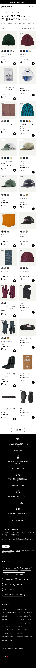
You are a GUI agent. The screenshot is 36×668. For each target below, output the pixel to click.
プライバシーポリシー (8, 550)
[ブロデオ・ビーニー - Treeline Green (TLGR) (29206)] (8, 40)
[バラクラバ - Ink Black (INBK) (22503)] (27, 292)
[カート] (29, 6)
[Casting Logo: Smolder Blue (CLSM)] (21, 195)
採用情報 (4, 616)
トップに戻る (17, 430)
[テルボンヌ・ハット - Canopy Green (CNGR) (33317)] (8, 183)
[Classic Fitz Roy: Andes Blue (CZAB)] (27, 51)
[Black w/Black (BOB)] (5, 158)
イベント (4, 619)
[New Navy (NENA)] (8, 51)
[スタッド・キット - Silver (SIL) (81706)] (27, 75)
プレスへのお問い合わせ (9, 612)
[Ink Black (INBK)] (24, 158)
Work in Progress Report (9, 630)
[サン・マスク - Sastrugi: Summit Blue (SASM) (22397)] (8, 257)
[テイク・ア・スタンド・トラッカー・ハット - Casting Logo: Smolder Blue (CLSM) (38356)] (27, 183)
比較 (5, 62)
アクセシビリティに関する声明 (13, 595)
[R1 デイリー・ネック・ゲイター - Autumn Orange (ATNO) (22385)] (8, 220)
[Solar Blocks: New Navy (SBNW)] (8, 158)
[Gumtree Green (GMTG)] (27, 231)
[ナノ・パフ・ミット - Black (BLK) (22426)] (27, 397)
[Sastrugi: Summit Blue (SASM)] (2, 268)
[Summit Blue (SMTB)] (5, 121)
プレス (4, 609)
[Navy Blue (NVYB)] (27, 121)
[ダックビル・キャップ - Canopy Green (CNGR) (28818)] (8, 147)
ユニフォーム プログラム (24, 623)
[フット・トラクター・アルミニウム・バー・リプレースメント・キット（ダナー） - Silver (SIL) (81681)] (8, 75)
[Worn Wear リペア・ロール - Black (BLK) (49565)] (27, 327)
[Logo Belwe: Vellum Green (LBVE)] (29, 51)
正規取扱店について (22, 626)
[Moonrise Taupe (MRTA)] (2, 121)
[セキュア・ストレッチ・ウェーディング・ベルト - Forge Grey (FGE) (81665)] (8, 397)
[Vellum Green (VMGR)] (11, 158)
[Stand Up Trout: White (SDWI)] (24, 195)
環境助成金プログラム (8, 636)
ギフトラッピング (10, 589)
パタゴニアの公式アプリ (24, 616)
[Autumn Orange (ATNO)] (29, 121)
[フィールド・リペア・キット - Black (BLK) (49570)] (27, 362)
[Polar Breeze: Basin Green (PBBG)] (8, 268)
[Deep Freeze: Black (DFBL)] (8, 121)
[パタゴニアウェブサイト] (6, 7)
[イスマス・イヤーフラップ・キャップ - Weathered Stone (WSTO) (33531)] (27, 147)
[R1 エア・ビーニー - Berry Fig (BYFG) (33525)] (27, 257)
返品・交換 (22, 579)
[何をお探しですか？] (26, 6)
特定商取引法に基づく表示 (24, 636)
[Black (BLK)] (5, 51)
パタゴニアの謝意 (22, 609)
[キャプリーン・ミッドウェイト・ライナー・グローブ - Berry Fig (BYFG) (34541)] (8, 292)
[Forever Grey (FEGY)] (5, 268)
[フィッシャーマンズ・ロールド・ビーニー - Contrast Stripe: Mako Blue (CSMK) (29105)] (27, 110)
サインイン (8, 584)
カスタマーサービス (10, 569)
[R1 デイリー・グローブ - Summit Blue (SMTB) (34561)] (8, 327)
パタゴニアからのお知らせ (24, 612)
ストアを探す (26, 569)
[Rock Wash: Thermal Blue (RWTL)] (24, 231)
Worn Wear (5, 623)
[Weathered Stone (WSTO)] (21, 158)
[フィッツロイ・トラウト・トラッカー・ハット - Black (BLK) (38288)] (27, 220)
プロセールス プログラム (24, 619)
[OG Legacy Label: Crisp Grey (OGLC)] (11, 51)
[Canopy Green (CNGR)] (2, 158)
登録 (6, 546)
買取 (18, 584)
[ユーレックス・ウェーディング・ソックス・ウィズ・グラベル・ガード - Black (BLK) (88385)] (8, 362)
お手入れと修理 (9, 579)
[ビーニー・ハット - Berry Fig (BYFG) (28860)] (27, 40)
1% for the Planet (7, 640)
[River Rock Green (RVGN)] (8, 195)
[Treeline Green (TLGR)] (2, 51)
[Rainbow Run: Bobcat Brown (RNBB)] (27, 195)
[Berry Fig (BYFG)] (21, 51)
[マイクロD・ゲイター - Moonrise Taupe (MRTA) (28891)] (8, 110)
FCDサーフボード (7, 626)
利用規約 (18, 550)
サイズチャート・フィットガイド (14, 574)
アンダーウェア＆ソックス (13, 23)
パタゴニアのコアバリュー (9, 633)
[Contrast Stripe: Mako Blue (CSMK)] (21, 121)
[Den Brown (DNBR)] (27, 158)
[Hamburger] (33, 6)
